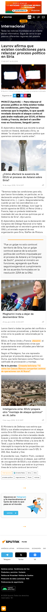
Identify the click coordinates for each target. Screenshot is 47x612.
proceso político (7, 477)
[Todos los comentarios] (3, 608)
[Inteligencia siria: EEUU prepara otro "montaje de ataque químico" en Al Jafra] (23, 390)
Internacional (6, 473)
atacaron (36, 340)
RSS (27, 579)
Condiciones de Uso (22, 569)
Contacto (22, 572)
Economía (36, 548)
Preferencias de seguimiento (12, 582)
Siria (29, 473)
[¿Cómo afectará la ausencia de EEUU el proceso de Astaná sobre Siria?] (23, 155)
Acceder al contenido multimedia (35, 91)
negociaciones (20, 477)
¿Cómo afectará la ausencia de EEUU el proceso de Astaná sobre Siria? (22, 177)
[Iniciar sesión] (33, 17)
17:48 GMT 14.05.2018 (9, 61)
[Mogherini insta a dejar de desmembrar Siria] (23, 295)
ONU (35, 473)
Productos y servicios (9, 572)
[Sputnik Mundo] (7, 18)
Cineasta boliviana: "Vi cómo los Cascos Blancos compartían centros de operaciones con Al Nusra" (23, 368)
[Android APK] (8, 589)
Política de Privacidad (9, 575)
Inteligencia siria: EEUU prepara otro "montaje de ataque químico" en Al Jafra (23, 412)
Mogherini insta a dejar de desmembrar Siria (18, 315)
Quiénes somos (7, 569)
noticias (36, 477)
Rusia (29, 477)
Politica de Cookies (26, 575)
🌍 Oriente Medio (19, 473)
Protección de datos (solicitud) (13, 579)
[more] (43, 185)
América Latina (7, 548)
